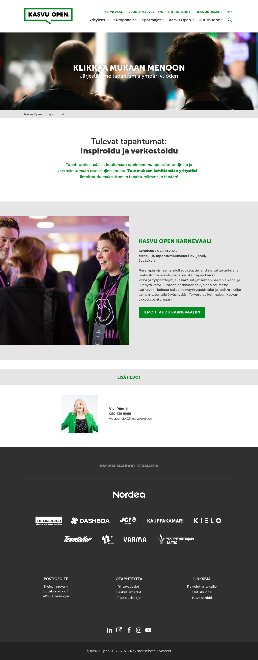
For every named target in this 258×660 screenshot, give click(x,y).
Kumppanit (123, 20)
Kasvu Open (180, 20)
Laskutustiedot (128, 592)
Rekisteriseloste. (143, 651)
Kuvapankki (202, 598)
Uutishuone (209, 20)
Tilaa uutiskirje (129, 598)
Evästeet (164, 651)
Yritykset (97, 20)
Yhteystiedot (128, 586)
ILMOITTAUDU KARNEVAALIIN (172, 312)
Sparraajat (151, 20)
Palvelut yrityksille (202, 586)
